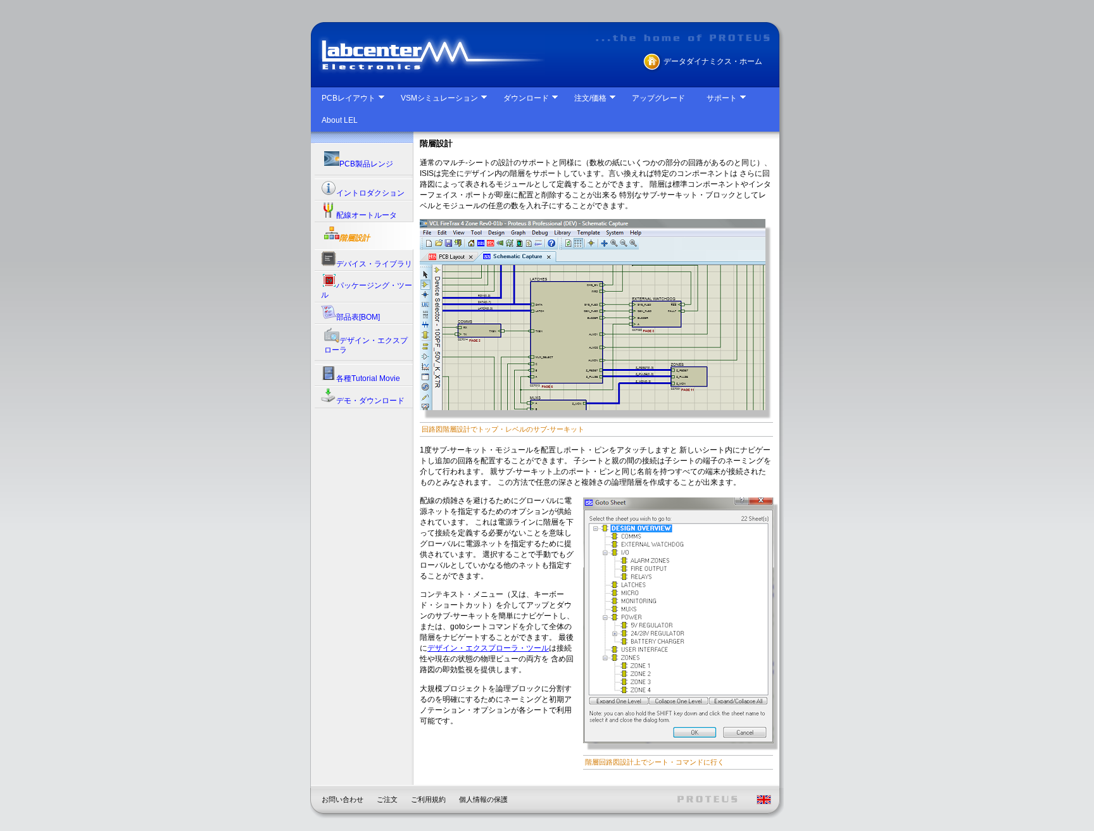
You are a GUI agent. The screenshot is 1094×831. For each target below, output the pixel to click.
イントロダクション (370, 193)
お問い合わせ (342, 799)
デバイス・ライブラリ (374, 263)
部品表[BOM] (358, 317)
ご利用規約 (428, 799)
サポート (722, 98)
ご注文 (387, 799)
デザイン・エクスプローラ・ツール (488, 648)
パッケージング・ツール (366, 290)
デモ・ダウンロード (370, 400)
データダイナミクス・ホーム (712, 61)
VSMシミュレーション (439, 98)
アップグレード (658, 98)
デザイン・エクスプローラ (366, 345)
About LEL (340, 120)
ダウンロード (526, 98)
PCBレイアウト (348, 98)
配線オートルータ (366, 215)
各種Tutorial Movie (368, 378)
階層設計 (354, 238)
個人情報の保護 (483, 799)
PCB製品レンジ (366, 163)
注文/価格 (590, 98)
